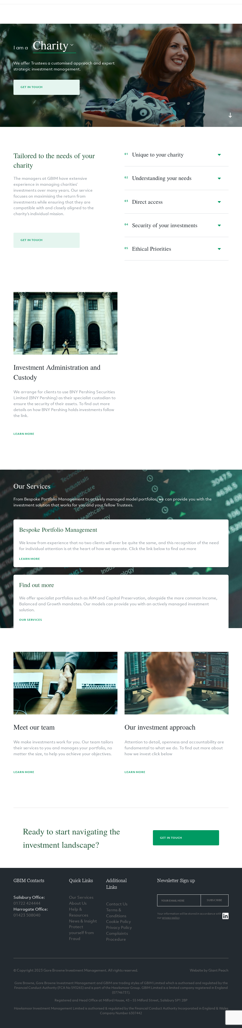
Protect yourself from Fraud (81, 932)
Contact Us (116, 904)
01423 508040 (26, 915)
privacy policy (170, 918)
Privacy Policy (119, 927)
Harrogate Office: (30, 909)
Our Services (30, 620)
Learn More (23, 434)
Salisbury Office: (29, 897)
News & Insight (83, 921)
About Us (77, 903)
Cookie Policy (118, 921)
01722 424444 (26, 903)
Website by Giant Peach (209, 970)
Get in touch (32, 87)
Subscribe (214, 900)
